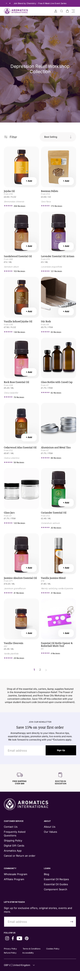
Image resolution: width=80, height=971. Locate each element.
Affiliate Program (14, 879)
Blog (46, 874)
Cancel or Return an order (19, 855)
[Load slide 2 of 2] (10, 3)
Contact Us (10, 826)
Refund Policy (10, 953)
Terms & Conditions (31, 948)
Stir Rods (46, 321)
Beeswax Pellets (49, 191)
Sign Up (61, 750)
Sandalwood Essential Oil (18, 256)
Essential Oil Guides (56, 884)
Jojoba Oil (9, 191)
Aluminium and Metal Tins (56, 447)
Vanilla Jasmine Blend (53, 578)
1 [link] (34, 669)
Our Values (50, 831)
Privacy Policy (10, 948)
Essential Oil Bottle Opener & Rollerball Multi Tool (57, 644)
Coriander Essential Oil (53, 512)
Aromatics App (13, 850)
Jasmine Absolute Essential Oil (20, 578)
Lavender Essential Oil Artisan (57, 256)
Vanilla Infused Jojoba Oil (18, 321)
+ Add (29, 181)
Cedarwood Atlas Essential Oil (20, 447)
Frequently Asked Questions (14, 833)
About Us (49, 826)
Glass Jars (9, 512)
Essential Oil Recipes (56, 879)
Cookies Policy (52, 948)
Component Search (55, 889)
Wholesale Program (15, 874)
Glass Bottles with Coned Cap (56, 382)
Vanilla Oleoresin (13, 643)
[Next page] (46, 669)
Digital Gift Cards (14, 845)
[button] (73, 11)
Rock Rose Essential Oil (16, 382)
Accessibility (28, 953)
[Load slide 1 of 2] (6, 3)
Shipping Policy (13, 840)
